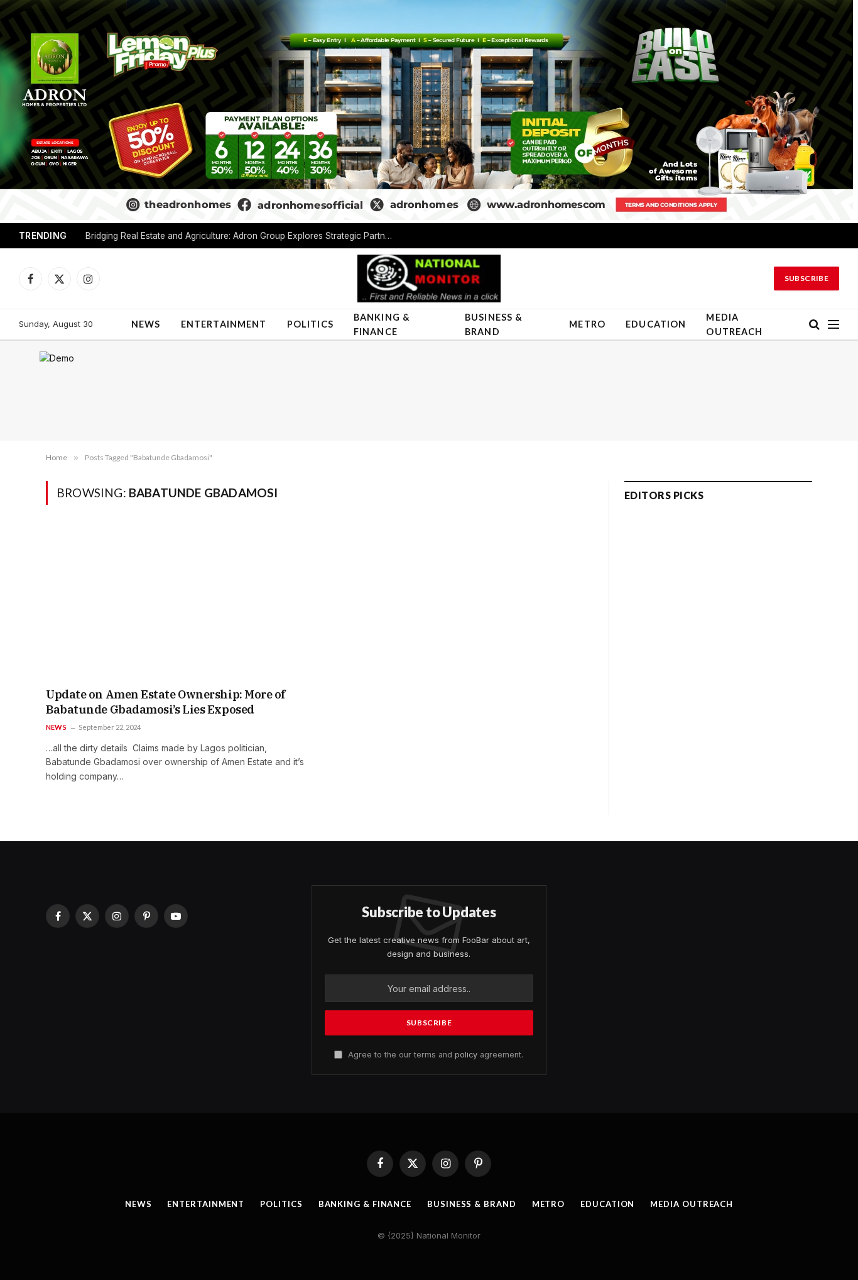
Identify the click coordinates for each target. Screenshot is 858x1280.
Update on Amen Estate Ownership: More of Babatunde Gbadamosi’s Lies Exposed (166, 702)
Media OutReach (734, 324)
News (146, 324)
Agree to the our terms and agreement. (434, 1054)
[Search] (814, 325)
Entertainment (224, 324)
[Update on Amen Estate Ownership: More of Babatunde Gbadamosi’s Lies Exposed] (178, 604)
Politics (310, 324)
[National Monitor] (429, 278)
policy (466, 1054)
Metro (587, 324)
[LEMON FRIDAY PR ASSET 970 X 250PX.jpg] (426, 216)
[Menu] (833, 325)
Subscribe (806, 278)
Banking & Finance (382, 324)
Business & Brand (494, 324)
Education (656, 324)
